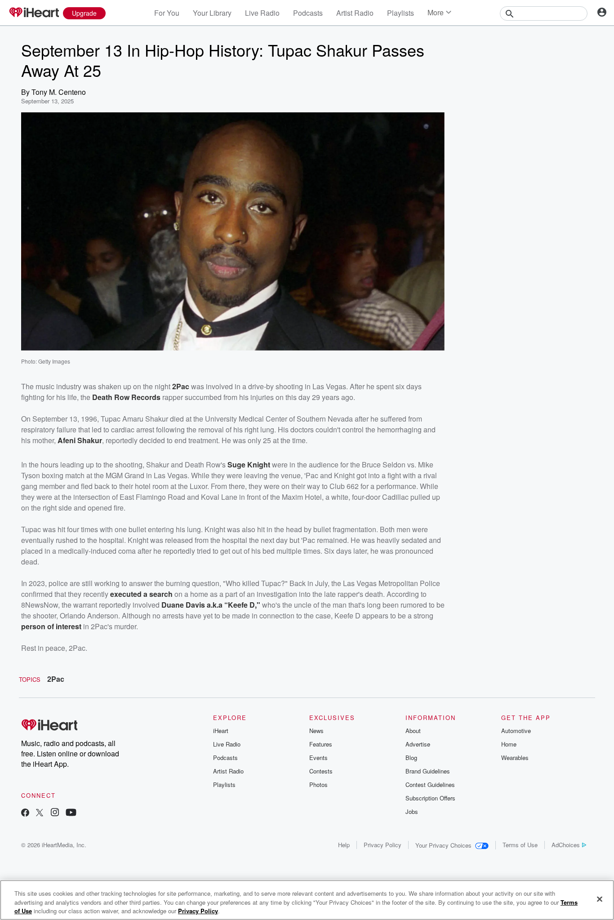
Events (318, 757)
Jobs (411, 811)
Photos (318, 784)
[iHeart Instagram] (55, 813)
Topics (29, 679)
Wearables (515, 757)
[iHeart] (34, 13)
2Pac (55, 679)
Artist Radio (355, 13)
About (413, 730)
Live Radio (262, 13)
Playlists (400, 13)
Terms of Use (520, 844)
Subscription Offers (430, 798)
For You (166, 13)
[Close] (600, 899)
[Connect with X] (39, 813)
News (316, 730)
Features (320, 744)
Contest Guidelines (430, 784)
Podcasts (308, 13)
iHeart (220, 730)
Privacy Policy (382, 844)
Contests (321, 771)
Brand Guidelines (427, 771)
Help (344, 844)
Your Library (212, 13)
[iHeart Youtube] (71, 813)
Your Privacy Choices (443, 845)
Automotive (516, 730)
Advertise (417, 744)
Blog (411, 757)
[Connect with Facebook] (25, 813)
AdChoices (566, 844)
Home (508, 744)
